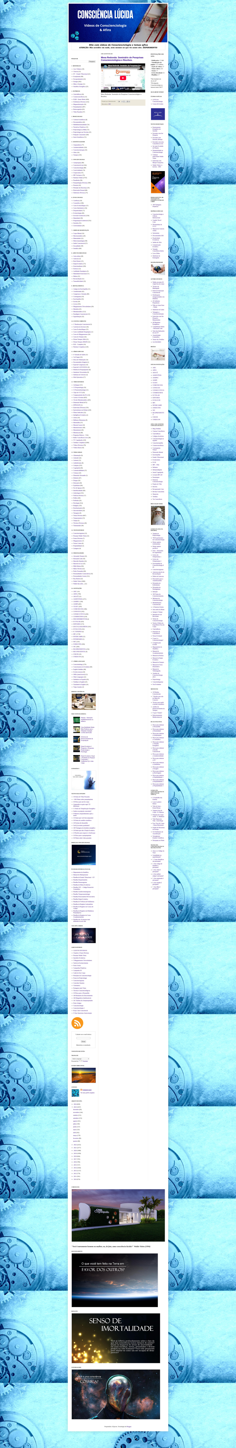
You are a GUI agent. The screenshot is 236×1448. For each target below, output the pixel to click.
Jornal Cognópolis (158, 472)
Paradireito (76, 180)
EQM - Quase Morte (79, 99)
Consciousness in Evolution (81, 667)
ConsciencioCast (78, 165)
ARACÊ (75, 596)
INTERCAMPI (77, 636)
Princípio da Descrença (80, 188)
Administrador (87, 1090)
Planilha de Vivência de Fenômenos (83, 901)
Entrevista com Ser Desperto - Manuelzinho (158, 318)
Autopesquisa (77, 162)
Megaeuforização (78, 104)
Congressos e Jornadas (79, 294)
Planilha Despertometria (80, 880)
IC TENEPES (77, 631)
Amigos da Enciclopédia (80, 289)
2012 (75, 1173)
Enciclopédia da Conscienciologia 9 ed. (158, 565)
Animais (75, 460)
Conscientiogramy (158, 682)
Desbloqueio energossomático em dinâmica (158, 296)
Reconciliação (77, 279)
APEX (75, 594)
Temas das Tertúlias (158, 339)
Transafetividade (78, 281)
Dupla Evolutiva (78, 264)
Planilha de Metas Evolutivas (81, 885)
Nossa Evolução (157, 636)
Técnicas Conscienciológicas (81, 990)
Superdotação (77, 316)
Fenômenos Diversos (79, 102)
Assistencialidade (78, 147)
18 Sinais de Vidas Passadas (81, 797)
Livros (75, 304)
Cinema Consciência (159, 431)
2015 (75, 1165)
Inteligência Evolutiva (79, 415)
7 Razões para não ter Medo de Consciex (158, 698)
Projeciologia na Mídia (79, 129)
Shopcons (155, 494)
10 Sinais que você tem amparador (83, 818)
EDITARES (76, 624)
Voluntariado (77, 525)
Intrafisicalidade (78, 490)
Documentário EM (158, 235)
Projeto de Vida (157, 484)
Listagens (76, 548)
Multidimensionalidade (80, 124)
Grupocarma (77, 173)
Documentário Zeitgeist (80, 362)
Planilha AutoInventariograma (82, 891)
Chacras (75, 71)
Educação (76, 483)
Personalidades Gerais (79, 576)
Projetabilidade (77, 546)
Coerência (76, 200)
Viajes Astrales (77, 687)
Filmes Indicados (78, 412)
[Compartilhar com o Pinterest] (129, 101)
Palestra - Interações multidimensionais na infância (87, 719)
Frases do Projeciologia (80, 978)
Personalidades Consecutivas (81, 573)
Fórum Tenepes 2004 (79, 339)
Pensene (75, 185)
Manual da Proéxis (158, 655)
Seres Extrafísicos (78, 137)
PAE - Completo (78, 344)
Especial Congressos (79, 364)
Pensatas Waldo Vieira (79, 536)
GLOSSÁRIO (157, 342)
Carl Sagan (76, 357)
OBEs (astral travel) (79, 674)
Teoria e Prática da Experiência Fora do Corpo (158, 624)
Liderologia (76, 493)
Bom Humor (77, 261)
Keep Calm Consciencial (80, 1010)
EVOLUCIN (77, 629)
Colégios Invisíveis (158, 436)
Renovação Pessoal (79, 190)
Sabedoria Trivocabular (80, 372)
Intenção (155, 591)
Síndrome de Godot (158, 309)
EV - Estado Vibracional (80, 74)
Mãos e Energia (77, 84)
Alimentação (77, 455)
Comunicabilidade (78, 470)
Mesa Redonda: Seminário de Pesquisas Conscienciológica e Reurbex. (122, 58)
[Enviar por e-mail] (122, 101)
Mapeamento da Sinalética (81, 872)
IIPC (109, 104)
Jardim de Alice (157, 242)
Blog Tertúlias (157, 428)
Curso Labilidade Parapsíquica (82, 332)
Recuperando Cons (158, 489)
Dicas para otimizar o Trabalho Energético (158, 743)
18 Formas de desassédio (80, 823)
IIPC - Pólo (156, 465)
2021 (75, 1147)
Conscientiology (78, 664)
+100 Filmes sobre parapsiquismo (83, 799)
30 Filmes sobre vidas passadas (82, 838)
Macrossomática (78, 236)
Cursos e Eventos (78, 397)
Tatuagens (76, 513)
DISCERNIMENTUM (80, 619)
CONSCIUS (77, 611)
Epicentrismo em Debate (80, 410)
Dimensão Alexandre (79, 475)
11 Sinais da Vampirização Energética (84, 808)
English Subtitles (78, 669)
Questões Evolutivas (79, 958)
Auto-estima (76, 256)
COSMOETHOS (78, 616)
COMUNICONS (78, 609)
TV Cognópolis (77, 440)
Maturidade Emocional (80, 273)
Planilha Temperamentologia (81, 894)
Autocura (76, 258)
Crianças (75, 473)
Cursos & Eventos (158, 104)
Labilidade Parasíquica (79, 271)
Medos (75, 276)
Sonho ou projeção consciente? (82, 811)
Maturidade (76, 218)
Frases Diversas (77, 538)
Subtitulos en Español (79, 679)
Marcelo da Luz (78, 563)
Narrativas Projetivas (79, 127)
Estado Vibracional (158, 457)
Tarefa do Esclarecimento (80, 963)
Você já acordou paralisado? (81, 825)
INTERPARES (77, 639)
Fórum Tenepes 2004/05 (80, 342)
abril (74, 1132)
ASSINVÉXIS (77, 599)
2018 (75, 1156)
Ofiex (75, 152)
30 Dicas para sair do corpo (81, 802)
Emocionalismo (77, 266)
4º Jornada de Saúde (79, 354)
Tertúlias (155, 496)
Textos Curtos (77, 543)
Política (75, 498)
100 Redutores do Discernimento (82, 995)
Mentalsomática (77, 311)
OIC (74, 646)
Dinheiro (75, 478)
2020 (75, 1150)
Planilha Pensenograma (80, 882)
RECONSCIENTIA (79, 651)
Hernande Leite (77, 558)
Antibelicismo (77, 463)
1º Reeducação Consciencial (81, 324)
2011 (75, 1176)
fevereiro (76, 1138)
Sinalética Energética (79, 86)
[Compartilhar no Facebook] (127, 101)
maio (74, 1129)
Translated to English (79, 684)
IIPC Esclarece (77, 175)
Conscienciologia (78, 168)
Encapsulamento (78, 79)
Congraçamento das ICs (80, 395)
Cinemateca (76, 985)
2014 (75, 1168)
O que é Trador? (157, 713)
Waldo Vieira (77, 581)
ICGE (154, 462)
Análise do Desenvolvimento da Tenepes (159, 708)
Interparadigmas (157, 470)
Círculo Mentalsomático (80, 400)
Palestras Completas (79, 347)
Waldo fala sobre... (78, 584)
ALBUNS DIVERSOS (80, 950)
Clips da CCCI (77, 392)
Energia (75, 81)
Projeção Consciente (79, 134)
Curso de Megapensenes (80, 334)
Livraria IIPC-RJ (157, 475)
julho (75, 1124)
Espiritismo (76, 485)
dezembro (76, 1109)
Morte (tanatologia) (78, 241)
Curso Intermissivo (78, 208)
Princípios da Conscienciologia (82, 975)
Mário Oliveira (77, 568)
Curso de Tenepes (78, 337)
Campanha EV (77, 970)
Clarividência (77, 94)
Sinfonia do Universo (79, 375)
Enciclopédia (77, 299)
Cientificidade (77, 291)
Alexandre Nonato (78, 556)
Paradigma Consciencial (80, 314)
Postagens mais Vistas (79, 988)
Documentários (77, 122)
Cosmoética (76, 203)
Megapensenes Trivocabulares (82, 306)
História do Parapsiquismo (81, 369)
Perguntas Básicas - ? (79, 435)
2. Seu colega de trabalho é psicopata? (157, 865)
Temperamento (77, 518)
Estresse (75, 268)
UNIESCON (77, 656)
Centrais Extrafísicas (79, 119)
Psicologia (76, 503)
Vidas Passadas (77, 112)
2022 (75, 1145)
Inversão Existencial (79, 215)
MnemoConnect (78, 425)
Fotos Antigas (77, 1003)
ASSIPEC (76, 601)
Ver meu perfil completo (87, 1093)
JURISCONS (77, 644)
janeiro (75, 1141)
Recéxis (155, 486)
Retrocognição (77, 109)
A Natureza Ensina (158, 607)
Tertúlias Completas (79, 442)
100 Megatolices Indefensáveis (82, 998)
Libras (75, 417)
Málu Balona (77, 566)
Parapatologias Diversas (80, 183)
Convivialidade (77, 170)
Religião (75, 505)
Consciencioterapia (78, 150)
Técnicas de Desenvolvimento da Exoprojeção (87, 738)
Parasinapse (156, 477)
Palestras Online (78, 177)
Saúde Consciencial (79, 243)
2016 (75, 1162)
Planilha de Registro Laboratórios (83, 904)
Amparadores (77, 145)
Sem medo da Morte (158, 609)
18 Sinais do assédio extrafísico (82, 820)
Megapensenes (77, 541)
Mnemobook (77, 430)
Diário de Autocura (158, 576)
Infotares (155, 467)
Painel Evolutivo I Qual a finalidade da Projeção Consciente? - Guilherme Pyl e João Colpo (88, 759)
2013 (75, 1170)
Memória (76, 309)
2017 (75, 1159)
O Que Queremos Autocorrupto (82, 1013)
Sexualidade (76, 246)
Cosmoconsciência (78, 97)
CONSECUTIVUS (79, 614)
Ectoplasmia (76, 76)
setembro (76, 1118)
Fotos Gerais (77, 965)
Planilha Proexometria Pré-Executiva (84, 896)
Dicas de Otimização (79, 359)
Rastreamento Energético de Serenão (157, 129)
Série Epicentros (78, 377)
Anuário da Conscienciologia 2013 (158, 675)
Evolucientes (156, 460)
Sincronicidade (77, 510)
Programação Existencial (80, 220)
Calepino (76, 465)
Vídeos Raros (77, 447)
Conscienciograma (78, 533)
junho (75, 1127)
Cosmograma (77, 296)
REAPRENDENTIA (79, 649)
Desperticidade (77, 210)
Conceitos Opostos (78, 983)
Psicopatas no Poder (158, 840)
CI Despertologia (78, 387)
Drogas (75, 480)
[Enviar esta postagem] (118, 101)
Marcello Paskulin (78, 561)
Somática (76, 248)
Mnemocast (76, 432)
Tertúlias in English (79, 682)
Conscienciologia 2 (78, 1008)
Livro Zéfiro (156, 253)
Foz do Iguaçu (77, 488)
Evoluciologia (77, 213)
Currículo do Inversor (79, 327)
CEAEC (75, 606)
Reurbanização (77, 508)
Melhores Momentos (79, 420)
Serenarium (156, 233)
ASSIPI (75, 604)
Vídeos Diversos (78, 445)
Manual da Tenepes (158, 662)
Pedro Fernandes (78, 571)
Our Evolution (157, 684)
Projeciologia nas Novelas (80, 132)
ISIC (74, 641)
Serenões (76, 223)
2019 (75, 1153)
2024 (75, 1104)
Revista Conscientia (158, 491)
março (75, 1135)
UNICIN (76, 654)
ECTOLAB (76, 621)
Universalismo (77, 225)
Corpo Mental (77, 233)
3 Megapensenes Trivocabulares (82, 960)
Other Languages (78, 677)
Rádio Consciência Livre (80, 437)
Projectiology (156, 679)
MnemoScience (77, 427)
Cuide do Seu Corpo (79, 973)
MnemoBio (76, 422)
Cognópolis (76, 468)
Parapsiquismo (77, 107)
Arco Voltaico (77, 69)
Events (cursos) (77, 672)
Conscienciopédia (158, 443)
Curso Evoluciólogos (79, 205)
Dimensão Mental (78, 402)
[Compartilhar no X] (126, 101)
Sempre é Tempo (157, 612)
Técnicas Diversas (78, 523)
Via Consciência (157, 499)
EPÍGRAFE (76, 405)
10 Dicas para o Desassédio (81, 993)
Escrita (75, 301)
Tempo (75, 520)
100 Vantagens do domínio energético (84, 828)
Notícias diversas (78, 495)
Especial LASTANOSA (80, 367)
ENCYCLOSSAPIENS (80, 626)
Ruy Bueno (76, 578)
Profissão (76, 500)
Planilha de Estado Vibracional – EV (84, 877)
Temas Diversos (78, 515)
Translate (85, 1061)
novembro (76, 1112)
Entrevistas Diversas (79, 407)
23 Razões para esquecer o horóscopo (84, 833)
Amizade (76, 458)
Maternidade (77, 238)
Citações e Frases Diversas (81, 953)
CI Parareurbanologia (79, 390)
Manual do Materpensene (80, 875)
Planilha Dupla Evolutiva (80, 899)
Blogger (129, 1426)
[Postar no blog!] (124, 101)
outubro (75, 1115)
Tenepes (75, 155)
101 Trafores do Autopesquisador (83, 1000)
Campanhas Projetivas (79, 968)
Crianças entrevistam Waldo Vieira (158, 156)
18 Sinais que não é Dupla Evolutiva (84, 830)
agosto (75, 1121)
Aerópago (76, 385)
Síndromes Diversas (79, 193)
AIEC (75, 591)
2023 (75, 1107)
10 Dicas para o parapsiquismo (82, 835)
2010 (75, 1179)
